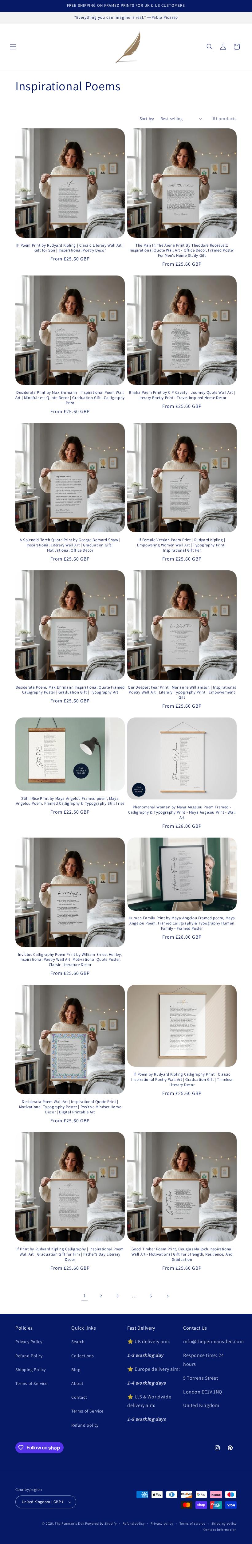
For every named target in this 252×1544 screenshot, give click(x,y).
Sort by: (147, 118)
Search (78, 1341)
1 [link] (84, 1295)
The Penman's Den (69, 1523)
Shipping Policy (30, 1369)
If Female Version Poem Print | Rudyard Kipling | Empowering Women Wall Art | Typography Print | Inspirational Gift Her (182, 545)
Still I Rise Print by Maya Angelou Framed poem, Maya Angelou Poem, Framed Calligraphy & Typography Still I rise (70, 801)
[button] (13, 46)
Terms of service (192, 1523)
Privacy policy (162, 1523)
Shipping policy (224, 1523)
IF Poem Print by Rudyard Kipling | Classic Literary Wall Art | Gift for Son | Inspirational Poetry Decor (70, 248)
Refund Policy (29, 1355)
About (77, 1383)
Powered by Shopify (101, 1523)
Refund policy (85, 1425)
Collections (82, 1355)
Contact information (220, 1529)
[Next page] (167, 1296)
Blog (75, 1369)
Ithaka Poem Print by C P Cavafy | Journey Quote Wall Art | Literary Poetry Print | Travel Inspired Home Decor (182, 395)
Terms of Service (31, 1383)
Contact (79, 1397)
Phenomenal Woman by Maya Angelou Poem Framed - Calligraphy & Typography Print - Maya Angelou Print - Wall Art (182, 812)
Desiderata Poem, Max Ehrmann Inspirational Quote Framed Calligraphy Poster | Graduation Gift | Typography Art (70, 690)
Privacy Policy (28, 1341)
